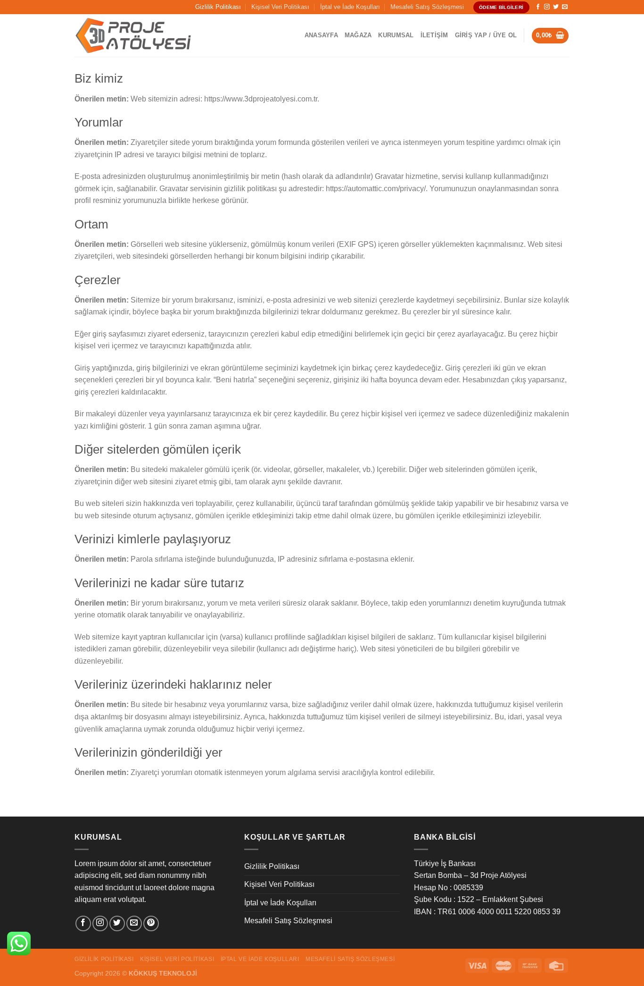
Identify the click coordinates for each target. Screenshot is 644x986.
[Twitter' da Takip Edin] (556, 7)
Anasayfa (321, 35)
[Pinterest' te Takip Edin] (151, 923)
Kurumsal (395, 35)
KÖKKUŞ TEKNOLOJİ (163, 973)
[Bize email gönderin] (565, 7)
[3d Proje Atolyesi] (133, 36)
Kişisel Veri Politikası (280, 6)
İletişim (434, 35)
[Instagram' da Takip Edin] (547, 7)
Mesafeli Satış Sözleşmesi (427, 6)
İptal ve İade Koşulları (350, 6)
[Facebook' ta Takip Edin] (538, 7)
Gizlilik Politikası (218, 6)
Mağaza (358, 35)
